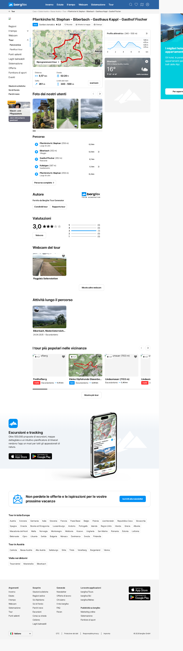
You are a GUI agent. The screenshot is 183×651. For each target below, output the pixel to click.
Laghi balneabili (39, 624)
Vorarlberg (82, 550)
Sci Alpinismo (38, 600)
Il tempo (71, 4)
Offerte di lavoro (64, 596)
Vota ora (39, 235)
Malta (33, 531)
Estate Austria (43, 11)
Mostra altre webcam (91, 287)
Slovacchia (141, 521)
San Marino (103, 531)
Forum (59, 612)
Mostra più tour (91, 395)
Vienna (107, 550)
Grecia (127, 526)
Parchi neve (38, 608)
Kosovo (79, 531)
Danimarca (75, 536)
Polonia (96, 521)
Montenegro (56, 531)
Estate (60, 4)
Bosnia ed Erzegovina (39, 526)
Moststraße (28, 564)
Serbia (43, 536)
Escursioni (37, 612)
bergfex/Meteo (87, 600)
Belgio (86, 521)
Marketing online (88, 612)
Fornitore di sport (88, 620)
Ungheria (90, 531)
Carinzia (13, 550)
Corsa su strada (39, 616)
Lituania (34, 536)
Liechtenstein (108, 521)
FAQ (58, 608)
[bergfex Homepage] (18, 5)
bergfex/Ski (86, 596)
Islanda (94, 526)
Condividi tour (41, 206)
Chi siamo (61, 600)
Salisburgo (53, 550)
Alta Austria (40, 550)
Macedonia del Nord (19, 531)
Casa (34, 11)
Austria (13, 521)
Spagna (13, 526)
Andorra (71, 526)
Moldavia (69, 531)
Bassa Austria (56, 11)
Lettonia (135, 531)
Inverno (49, 4)
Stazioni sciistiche (40, 592)
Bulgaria (53, 536)
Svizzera (23, 521)
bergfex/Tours (87, 592)
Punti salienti (14, 616)
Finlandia (97, 536)
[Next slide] (99, 93)
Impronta (107, 633)
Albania (137, 526)
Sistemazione (98, 4)
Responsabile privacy (91, 633)
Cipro (24, 536)
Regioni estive (39, 596)
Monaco (64, 536)
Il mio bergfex (63, 604)
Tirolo (71, 550)
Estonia (125, 531)
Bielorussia (14, 536)
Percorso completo (43, 182)
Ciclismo (36, 620)
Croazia (23, 526)
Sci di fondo (38, 604)
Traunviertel (15, 564)
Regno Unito (106, 526)
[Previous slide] (93, 93)
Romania (115, 531)
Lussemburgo (59, 526)
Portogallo (83, 526)
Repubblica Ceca (125, 521)
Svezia (87, 536)
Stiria (64, 550)
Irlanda (118, 526)
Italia (44, 521)
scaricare (94, 83)
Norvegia (43, 531)
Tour (111, 4)
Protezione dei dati (71, 633)
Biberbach (41, 564)
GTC (57, 633)
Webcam (83, 4)
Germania (34, 521)
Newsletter (61, 592)
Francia (63, 521)
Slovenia (53, 521)
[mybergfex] (147, 4)
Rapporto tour (58, 206)
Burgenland (95, 550)
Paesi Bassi (75, 521)
